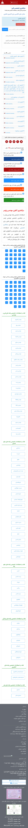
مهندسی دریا (18, 434)
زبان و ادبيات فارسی (18, 505)
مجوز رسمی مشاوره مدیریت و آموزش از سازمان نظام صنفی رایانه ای (14, 802)
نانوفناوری (18, 599)
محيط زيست (18, 388)
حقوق (18, 459)
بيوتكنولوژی (18, 635)
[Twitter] (14, 141)
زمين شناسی (18, 594)
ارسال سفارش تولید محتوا (16, 181)
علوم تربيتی (18, 477)
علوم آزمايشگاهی (18, 652)
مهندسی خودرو (18, 422)
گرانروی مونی (21, 107)
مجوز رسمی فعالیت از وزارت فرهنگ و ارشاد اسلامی (14, 787)
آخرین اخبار (23, 742)
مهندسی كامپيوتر (18, 319)
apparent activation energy (12, 63)
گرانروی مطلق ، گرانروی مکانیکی (17, 56)
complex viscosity (10, 82)
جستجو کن (5, 29)
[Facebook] (17, 141)
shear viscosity (9, 123)
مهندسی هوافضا (18, 400)
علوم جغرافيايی (18, 517)
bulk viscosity (9, 77)
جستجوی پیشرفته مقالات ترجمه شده (18, 734)
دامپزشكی (18, 646)
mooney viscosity (10, 109)
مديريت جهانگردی (18, 488)
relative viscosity (10, 118)
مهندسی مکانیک (18, 337)
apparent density (10, 68)
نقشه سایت (23, 754)
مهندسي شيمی (18, 348)
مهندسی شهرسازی (18, 394)
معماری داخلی (18, 695)
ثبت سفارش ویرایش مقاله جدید (15, 170)
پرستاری (18, 629)
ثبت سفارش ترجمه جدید (16, 159)
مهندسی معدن (18, 371)
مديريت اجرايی (18, 522)
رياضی (18, 588)
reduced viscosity (10, 113)
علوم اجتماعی (18, 494)
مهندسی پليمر (18, 365)
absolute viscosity (10, 58)
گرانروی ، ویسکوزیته (19, 131)
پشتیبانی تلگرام (15, 783)
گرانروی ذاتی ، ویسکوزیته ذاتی (17, 97)
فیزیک (18, 582)
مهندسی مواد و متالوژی (18, 359)
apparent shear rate (11, 72)
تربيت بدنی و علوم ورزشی (18, 471)
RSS (23, 744)
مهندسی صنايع (18, 342)
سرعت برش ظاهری (19, 71)
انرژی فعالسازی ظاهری (19, 61)
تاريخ (18, 534)
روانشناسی (18, 465)
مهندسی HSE (18, 405)
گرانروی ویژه (21, 126)
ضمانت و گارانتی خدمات (20, 716)
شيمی (18, 571)
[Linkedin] (6, 141)
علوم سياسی (18, 528)
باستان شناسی (18, 539)
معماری (18, 690)
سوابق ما (24, 710)
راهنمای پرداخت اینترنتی (20, 746)
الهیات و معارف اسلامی (18, 551)
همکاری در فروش (22, 749)
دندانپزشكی (18, 657)
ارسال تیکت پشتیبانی (15, 781)
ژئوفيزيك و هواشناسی (18, 605)
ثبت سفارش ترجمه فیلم (17, 200)
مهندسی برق (18, 325)
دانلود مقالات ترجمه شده (20, 729)
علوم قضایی (18, 557)
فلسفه (18, 511)
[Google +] (10, 141)
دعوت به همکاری (22, 721)
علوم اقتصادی (18, 482)
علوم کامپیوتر (18, 611)
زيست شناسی (18, 576)
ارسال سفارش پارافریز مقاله (16, 189)
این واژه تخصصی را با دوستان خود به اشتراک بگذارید (14, 137)
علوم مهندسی (18, 428)
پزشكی (18, 623)
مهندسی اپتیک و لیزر (18, 411)
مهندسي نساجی (18, 377)
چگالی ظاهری (21, 66)
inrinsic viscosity (10, 94)
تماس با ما (23, 712)
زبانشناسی (18, 545)
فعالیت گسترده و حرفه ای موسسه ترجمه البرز (14, 817)
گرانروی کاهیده (20, 112)
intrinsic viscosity (10, 99)
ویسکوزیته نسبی (20, 116)
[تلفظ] (13, 21)
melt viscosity (9, 104)
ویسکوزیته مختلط (20, 80)
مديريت (18, 454)
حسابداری (18, 448)
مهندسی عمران (18, 331)
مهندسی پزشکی (18, 354)
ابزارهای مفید (23, 751)
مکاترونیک (18, 417)
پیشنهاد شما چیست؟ (20, 24)
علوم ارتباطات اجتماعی (18, 499)
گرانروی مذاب (21, 102)
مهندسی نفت (18, 382)
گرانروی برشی (21, 121)
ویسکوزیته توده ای (20, 76)
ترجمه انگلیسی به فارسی (21, 727)
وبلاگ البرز (24, 714)
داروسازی (18, 640)
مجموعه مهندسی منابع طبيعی (18, 677)
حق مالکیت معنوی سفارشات (20, 719)
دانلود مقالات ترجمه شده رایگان (19, 732)
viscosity (8, 133)
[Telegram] (21, 141)
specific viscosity (10, 128)
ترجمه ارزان (23, 736)
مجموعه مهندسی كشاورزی (18, 672)
